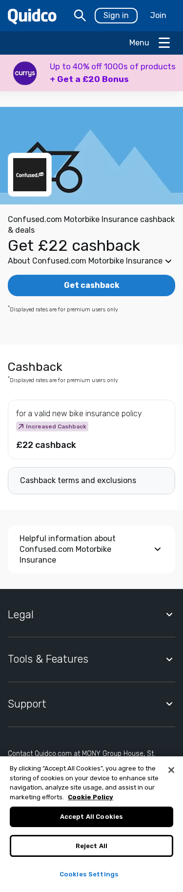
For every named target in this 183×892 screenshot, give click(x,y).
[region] (91, 824)
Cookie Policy (90, 797)
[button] (91, 73)
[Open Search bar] (80, 15)
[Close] (171, 770)
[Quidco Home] (32, 15)
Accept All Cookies (91, 816)
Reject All (91, 846)
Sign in (116, 15)
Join (158, 15)
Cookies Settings (89, 874)
